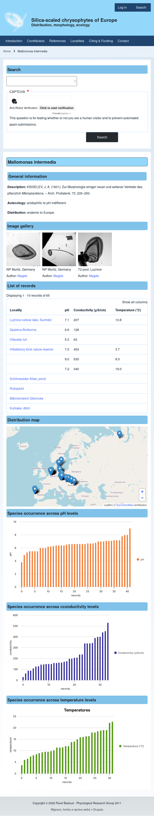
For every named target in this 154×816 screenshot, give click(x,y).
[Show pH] (140, 559)
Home (7, 51)
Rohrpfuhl (17, 388)
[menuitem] (124, 7)
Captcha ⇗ (62, 113)
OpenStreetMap (124, 505)
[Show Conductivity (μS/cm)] (129, 652)
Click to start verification (57, 108)
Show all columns (134, 302)
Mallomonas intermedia (32, 162)
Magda (22, 275)
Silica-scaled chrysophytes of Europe (74, 20)
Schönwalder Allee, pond (28, 378)
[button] (119, 434)
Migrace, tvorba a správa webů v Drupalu (77, 809)
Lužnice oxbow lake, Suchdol (31, 319)
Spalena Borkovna (23, 329)
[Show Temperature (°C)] (131, 746)
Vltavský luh (18, 339)
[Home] (16, 22)
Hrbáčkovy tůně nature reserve (31, 349)
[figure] (77, 560)
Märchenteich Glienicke (26, 398)
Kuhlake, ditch (20, 408)
